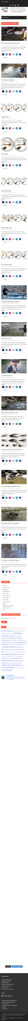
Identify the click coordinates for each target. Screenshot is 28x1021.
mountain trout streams (21, 652)
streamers (22, 665)
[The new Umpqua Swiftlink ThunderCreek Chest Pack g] (14, 787)
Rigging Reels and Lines (8, 605)
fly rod (22, 644)
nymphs (10, 658)
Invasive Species (6, 601)
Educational (5, 589)
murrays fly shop (8, 654)
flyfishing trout (11, 644)
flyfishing (4, 636)
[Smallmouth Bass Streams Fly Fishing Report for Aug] (14, 872)
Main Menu (6, 17)
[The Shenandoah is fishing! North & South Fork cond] (14, 745)
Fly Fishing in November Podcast (10, 560)
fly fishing (18, 633)
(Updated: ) (8, 44)
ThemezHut (3, 1019)
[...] (11, 50)
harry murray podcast (11, 649)
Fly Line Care (5, 593)
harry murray (9, 647)
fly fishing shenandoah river (21, 640)
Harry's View (5, 599)
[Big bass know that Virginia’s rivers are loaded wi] (14, 858)
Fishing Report (6, 591)
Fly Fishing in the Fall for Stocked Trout (12, 449)
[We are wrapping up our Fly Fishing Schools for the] (14, 688)
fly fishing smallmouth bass (8, 642)
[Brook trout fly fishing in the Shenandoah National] (14, 731)
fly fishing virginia (17, 644)
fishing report (11, 633)
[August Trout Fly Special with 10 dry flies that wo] (14, 957)
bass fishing (8, 631)
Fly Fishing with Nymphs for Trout (10, 43)
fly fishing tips (21, 642)
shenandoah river (17, 658)
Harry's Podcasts (6, 595)
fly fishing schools (14, 640)
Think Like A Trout (6, 338)
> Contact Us (4, 1008)
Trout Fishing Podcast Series (19, 667)
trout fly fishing (6, 670)
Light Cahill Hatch (6, 191)
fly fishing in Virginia (15, 638)
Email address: (4, 618)
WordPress (12, 1018)
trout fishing (9, 668)
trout (3, 668)
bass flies (14, 631)
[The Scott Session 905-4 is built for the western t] (14, 915)
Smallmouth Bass (7, 607)
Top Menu (6, 1)
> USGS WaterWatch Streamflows (9, 1005)
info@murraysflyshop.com (7, 984)
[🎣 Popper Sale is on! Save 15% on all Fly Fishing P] (14, 802)
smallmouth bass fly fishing (10, 665)
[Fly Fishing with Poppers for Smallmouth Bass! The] (14, 717)
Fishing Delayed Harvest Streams (10, 301)
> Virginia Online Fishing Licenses (9, 1000)
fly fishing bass (11, 636)
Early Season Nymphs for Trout (9, 412)
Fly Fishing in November (7, 80)
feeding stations (6, 633)
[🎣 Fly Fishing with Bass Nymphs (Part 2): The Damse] (14, 929)
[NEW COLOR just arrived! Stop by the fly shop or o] (14, 773)
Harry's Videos (6, 597)
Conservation (6, 587)
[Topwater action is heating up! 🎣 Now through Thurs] (14, 759)
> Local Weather (5, 1003)
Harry (18, 44)
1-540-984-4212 (5, 982)
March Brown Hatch (6, 228)
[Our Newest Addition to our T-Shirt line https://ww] (14, 886)
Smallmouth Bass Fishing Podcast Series (13, 663)
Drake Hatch (4, 154)
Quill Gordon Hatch (6, 265)
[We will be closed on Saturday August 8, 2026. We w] (14, 901)
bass (2, 631)
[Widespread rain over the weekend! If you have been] (14, 816)
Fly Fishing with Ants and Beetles (10, 523)
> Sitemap (3, 1007)
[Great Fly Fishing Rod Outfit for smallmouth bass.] (14, 830)
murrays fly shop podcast (5, 656)
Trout (4, 610)
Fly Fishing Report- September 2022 (11, 486)
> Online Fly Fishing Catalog (7, 1002)
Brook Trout (18, 631)
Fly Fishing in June (6, 375)
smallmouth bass (7, 661)
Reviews (4, 603)
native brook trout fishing (14, 656)
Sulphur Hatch (5, 117)
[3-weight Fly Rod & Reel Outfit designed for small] (14, 703)
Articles (4, 585)
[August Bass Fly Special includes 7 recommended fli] (14, 943)
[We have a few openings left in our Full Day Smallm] (14, 844)
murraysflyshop (19, 654)
